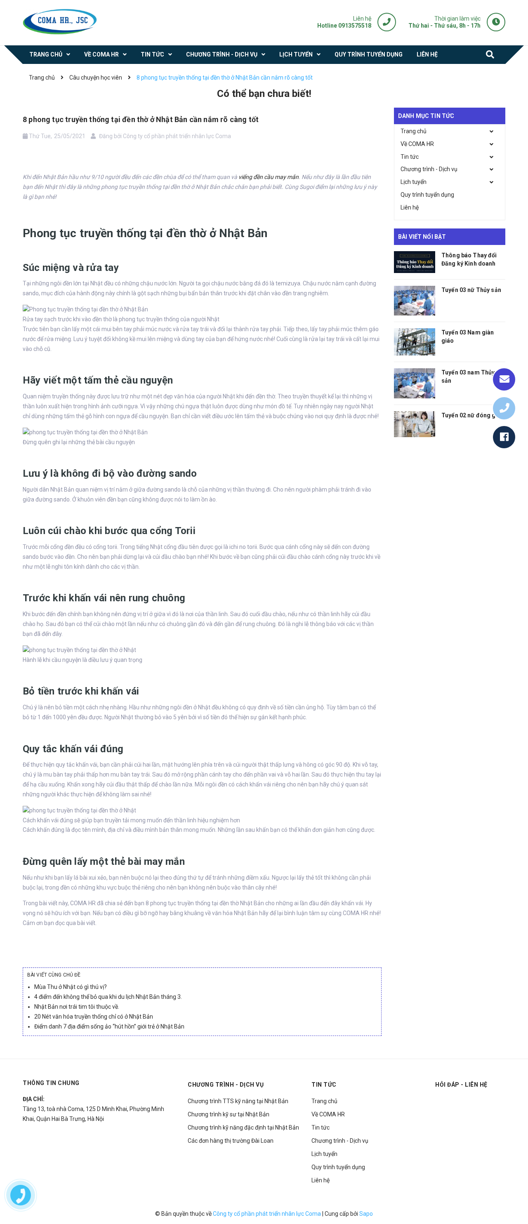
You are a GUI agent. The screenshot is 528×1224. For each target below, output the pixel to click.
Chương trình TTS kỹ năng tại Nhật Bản (238, 1101)
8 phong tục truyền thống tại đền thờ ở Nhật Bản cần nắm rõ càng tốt (141, 119)
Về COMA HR (417, 144)
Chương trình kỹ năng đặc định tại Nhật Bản (243, 1127)
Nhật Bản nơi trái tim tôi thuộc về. (76, 1006)
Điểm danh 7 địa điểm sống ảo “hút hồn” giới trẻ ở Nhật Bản (109, 1026)
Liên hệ (410, 207)
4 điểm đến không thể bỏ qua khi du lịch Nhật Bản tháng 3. (108, 996)
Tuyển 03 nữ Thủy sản (471, 290)
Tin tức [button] (324, 1084)
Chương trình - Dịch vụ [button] (226, 1084)
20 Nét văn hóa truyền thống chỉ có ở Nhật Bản (93, 1016)
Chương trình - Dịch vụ (429, 169)
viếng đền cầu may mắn (268, 177)
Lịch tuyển (414, 182)
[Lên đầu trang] (511, 1197)
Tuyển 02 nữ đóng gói (471, 415)
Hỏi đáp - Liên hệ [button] (461, 1084)
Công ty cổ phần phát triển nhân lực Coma (267, 1213)
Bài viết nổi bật (422, 236)
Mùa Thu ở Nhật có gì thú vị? (70, 987)
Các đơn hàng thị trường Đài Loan (230, 1140)
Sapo (366, 1213)
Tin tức (410, 156)
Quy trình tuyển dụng (427, 194)
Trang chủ (414, 131)
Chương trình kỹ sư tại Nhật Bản (228, 1114)
